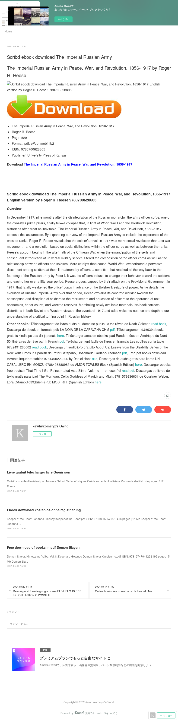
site (94, 358)
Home (8, 31)
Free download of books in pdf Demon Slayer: (43, 547)
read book (158, 323)
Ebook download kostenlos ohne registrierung (44, 510)
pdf (112, 329)
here (60, 335)
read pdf (128, 370)
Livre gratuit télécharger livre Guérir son (38, 472)
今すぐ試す (63, 19)
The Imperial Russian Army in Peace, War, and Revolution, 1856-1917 (78, 164)
